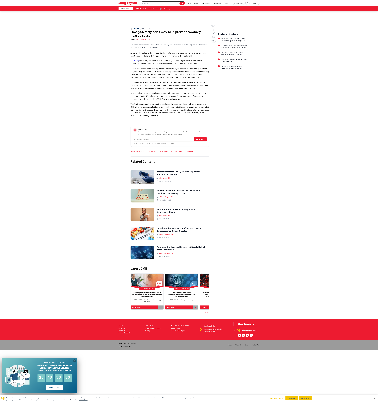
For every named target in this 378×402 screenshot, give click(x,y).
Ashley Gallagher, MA (166, 197)
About (121, 326)
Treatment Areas (176, 151)
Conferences (206, 3)
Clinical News (151, 151)
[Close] (375, 398)
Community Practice (138, 151)
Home (230, 345)
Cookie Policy (83, 400)
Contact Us (149, 326)
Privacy (147, 330)
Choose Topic (124, 9)
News (246, 345)
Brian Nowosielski (164, 178)
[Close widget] (74, 360)
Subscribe (199, 139)
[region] (189, 398)
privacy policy (170, 143)
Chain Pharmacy (163, 151)
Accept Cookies (306, 398)
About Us (238, 345)
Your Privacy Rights (178, 330)
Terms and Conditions (153, 328)
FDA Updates (156, 9)
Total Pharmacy (165, 9)
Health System (189, 151)
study (136, 61)
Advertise (122, 328)
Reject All (292, 398)
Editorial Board (124, 333)
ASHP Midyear (147, 9)
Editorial (122, 330)
